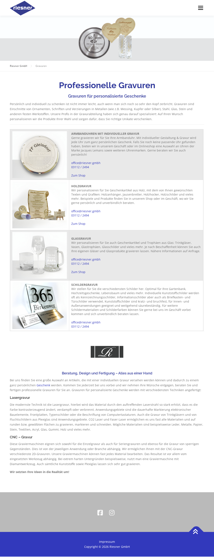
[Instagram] (113, 512)
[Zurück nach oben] (196, 532)
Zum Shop (78, 175)
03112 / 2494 (80, 167)
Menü (200, 8)
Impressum (107, 542)
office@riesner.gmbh (86, 163)
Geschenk (43, 385)
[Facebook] (101, 512)
